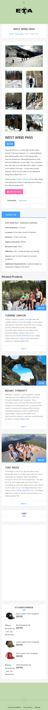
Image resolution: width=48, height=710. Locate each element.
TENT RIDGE (12, 467)
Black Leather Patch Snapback (27, 614)
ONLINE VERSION (22, 179)
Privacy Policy (28, 707)
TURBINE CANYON (15, 315)
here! (24, 174)
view (23, 349)
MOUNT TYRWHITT (16, 390)
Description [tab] (11, 215)
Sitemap (37, 707)
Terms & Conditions (14, 707)
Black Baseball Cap (23, 625)
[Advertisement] (24, 563)
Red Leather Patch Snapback (27, 653)
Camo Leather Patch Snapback (27, 642)
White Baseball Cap (23, 665)
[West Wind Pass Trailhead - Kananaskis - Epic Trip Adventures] (13, 79)
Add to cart (15, 192)
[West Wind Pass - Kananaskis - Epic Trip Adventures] (24, 56)
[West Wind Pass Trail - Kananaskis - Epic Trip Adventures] (34, 79)
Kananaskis (19, 34)
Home (11, 34)
